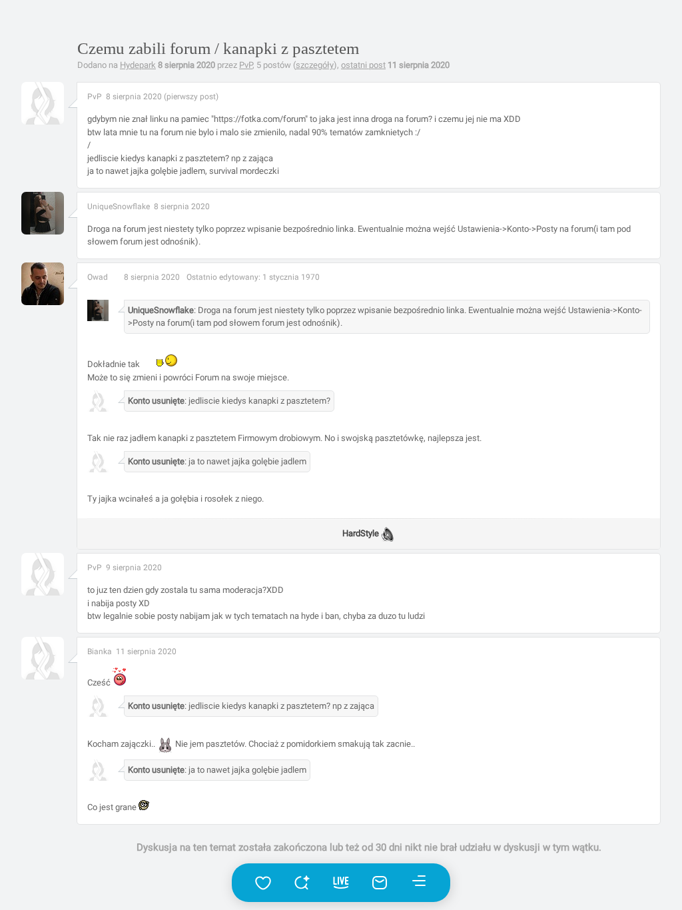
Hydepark (138, 65)
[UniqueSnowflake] (64, 232)
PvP (245, 65)
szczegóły (315, 65)
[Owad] (64, 302)
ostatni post (363, 65)
